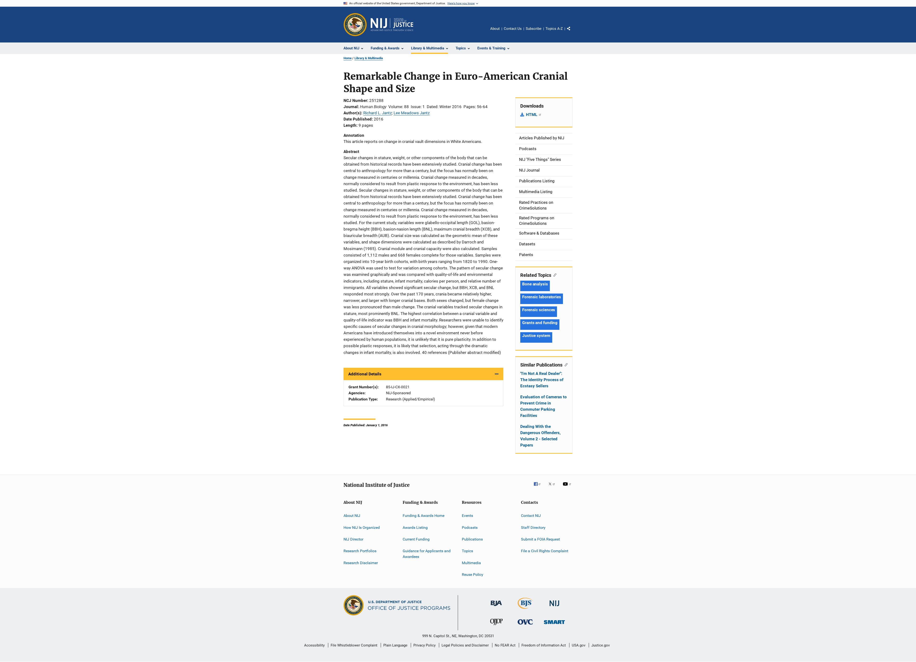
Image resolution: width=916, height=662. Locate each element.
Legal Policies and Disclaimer (465, 645)
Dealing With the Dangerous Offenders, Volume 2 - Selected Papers (540, 435)
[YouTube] (567, 487)
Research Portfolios (360, 551)
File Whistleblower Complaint (354, 645)
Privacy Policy (424, 645)
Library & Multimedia (368, 58)
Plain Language (395, 645)
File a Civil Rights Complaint (544, 551)
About (495, 28)
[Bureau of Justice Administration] (496, 606)
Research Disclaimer (361, 562)
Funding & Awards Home (423, 515)
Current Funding (416, 539)
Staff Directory (533, 527)
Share (572, 32)
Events (467, 515)
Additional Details (364, 374)
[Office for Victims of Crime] (525, 625)
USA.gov (578, 645)
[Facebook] (539, 487)
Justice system (536, 335)
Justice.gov (600, 645)
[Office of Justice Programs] (355, 24)
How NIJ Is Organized (362, 527)
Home (348, 58)
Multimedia (471, 562)
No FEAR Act (505, 645)
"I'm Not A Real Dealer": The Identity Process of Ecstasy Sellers (541, 379)
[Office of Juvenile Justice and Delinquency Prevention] (496, 626)
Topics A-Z (554, 28)
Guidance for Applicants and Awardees (427, 554)
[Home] (392, 24)
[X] (553, 487)
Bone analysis (535, 284)
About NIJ (352, 515)
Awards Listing (415, 527)
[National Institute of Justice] (554, 607)
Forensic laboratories (541, 296)
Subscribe (533, 28)
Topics (467, 551)
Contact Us (513, 28)
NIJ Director (353, 539)
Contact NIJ (531, 515)
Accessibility (314, 645)
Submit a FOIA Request (540, 539)
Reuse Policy (472, 574)
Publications (472, 539)
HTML (532, 114)
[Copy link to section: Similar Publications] (564, 364)
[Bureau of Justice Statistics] (525, 609)
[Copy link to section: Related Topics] (553, 274)
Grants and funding (539, 322)
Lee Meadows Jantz (412, 112)
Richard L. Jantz (377, 112)
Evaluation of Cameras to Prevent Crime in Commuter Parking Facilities (543, 406)
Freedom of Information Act (543, 645)
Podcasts (470, 527)
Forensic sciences (538, 309)
